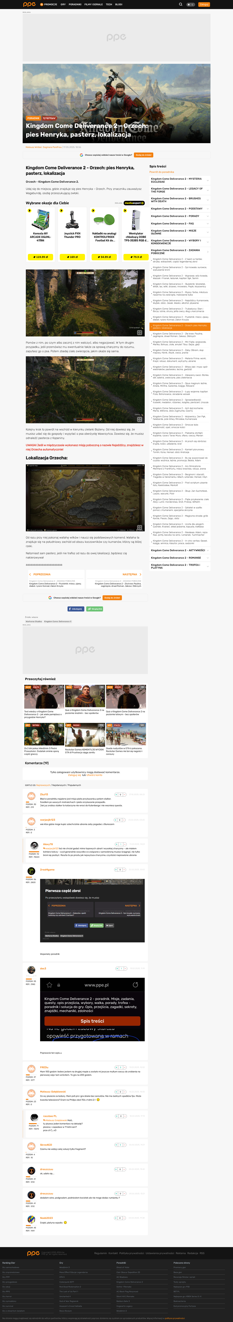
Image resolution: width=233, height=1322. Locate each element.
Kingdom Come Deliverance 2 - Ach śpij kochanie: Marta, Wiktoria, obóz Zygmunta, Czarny (178, 409)
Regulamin (100, 1253)
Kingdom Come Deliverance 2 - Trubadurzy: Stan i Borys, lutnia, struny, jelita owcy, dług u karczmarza (178, 310)
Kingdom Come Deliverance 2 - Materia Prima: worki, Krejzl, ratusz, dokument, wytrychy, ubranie (179, 359)
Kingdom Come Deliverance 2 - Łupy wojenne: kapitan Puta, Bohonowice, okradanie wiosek (180, 392)
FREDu (44, 1067)
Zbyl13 (44, 794)
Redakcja (192, 1253)
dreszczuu (46, 1169)
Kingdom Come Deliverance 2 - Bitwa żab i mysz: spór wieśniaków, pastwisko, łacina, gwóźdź (180, 368)
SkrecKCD (46, 1144)
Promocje (50, 4)
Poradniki (75, 4)
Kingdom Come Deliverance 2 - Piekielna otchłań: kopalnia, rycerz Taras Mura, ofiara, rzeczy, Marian (178, 434)
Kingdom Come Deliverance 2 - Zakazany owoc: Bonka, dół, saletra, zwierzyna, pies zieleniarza (181, 376)
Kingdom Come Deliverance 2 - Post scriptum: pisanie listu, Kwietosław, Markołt (180, 484)
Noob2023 (46, 1218)
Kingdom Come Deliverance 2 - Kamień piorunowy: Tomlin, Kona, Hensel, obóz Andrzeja (178, 450)
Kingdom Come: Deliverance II (57, 621)
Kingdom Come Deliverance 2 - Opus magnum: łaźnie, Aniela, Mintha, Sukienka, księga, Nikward (180, 384)
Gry (63, 4)
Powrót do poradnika (161, 172)
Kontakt (113, 1253)
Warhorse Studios (34, 621)
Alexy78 (48, 844)
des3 (43, 968)
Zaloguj (204, 4)
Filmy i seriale (93, 4)
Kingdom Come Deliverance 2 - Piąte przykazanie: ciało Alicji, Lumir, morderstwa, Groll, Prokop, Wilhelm (181, 500)
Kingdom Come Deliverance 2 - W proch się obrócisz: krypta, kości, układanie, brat (180, 442)
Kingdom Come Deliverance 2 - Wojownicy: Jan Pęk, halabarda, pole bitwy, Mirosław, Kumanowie (179, 417)
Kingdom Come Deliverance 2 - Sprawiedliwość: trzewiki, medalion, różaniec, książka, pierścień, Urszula (180, 401)
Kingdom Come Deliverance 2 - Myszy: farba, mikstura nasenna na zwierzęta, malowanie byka (180, 293)
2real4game (47, 869)
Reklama (181, 1253)
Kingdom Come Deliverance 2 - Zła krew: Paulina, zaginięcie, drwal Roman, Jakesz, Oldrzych (178, 335)
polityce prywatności (175, 1318)
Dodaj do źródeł (143, 155)
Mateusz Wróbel (34, 147)
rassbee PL (50, 1116)
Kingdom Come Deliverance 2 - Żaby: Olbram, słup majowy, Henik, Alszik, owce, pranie (178, 351)
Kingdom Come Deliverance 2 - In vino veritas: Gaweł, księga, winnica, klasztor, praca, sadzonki (180, 542)
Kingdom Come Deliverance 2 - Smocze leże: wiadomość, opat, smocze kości (175, 426)
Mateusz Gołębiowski (53, 1091)
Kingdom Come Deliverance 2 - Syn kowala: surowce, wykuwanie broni (180, 268)
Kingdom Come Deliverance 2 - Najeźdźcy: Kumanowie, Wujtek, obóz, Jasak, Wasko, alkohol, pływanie (181, 301)
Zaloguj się (74, 775)
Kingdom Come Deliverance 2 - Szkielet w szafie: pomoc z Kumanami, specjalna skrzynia (177, 509)
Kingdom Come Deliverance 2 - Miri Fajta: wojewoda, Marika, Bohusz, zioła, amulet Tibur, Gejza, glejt (179, 343)
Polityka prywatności (131, 1253)
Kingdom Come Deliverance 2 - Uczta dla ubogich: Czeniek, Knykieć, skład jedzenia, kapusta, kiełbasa (178, 525)
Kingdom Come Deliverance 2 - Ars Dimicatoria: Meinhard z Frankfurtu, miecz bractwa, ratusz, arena (179, 467)
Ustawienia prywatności (160, 1253)
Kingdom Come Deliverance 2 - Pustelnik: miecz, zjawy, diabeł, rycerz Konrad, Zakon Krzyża (181, 318)
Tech (109, 4)
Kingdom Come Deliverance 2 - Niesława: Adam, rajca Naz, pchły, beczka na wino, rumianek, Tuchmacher (180, 533)
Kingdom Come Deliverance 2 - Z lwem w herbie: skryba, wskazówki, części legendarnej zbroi (177, 260)
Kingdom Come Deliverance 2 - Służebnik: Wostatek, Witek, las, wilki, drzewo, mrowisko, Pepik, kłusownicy (179, 285)
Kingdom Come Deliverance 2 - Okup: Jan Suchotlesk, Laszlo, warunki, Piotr (180, 492)
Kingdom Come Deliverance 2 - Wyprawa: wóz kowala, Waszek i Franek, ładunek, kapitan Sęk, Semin (180, 277)
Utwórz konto (94, 775)
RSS (202, 1253)
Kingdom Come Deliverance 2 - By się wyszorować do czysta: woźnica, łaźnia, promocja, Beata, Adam (180, 459)
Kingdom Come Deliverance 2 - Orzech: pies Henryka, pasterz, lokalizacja (180, 326)
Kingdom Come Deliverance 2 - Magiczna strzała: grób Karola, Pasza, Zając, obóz (180, 517)
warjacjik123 (47, 819)
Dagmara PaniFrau (52, 147)
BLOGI (118, 4)
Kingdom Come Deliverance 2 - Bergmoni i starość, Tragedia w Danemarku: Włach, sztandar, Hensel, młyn (180, 475)
